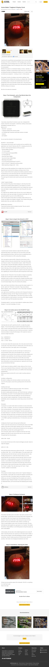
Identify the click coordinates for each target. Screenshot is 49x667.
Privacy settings (36, 663)
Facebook (16, 56)
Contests (19, 1)
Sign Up (45, 1)
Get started (34, 651)
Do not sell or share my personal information (20, 664)
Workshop (20, 651)
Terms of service (22, 663)
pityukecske (4, 9)
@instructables (44, 650)
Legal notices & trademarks (33, 664)
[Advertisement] (42, 74)
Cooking (26, 650)
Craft (19, 654)
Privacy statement (29, 663)
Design (19, 653)
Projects (14, 1)
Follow (8, 52)
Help (32, 653)
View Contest (39, 591)
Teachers (24, 1)
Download (29, 211)
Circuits (9, 9)
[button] (32, 12)
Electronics (14, 9)
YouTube (11, 56)
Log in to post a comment (24, 643)
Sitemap (33, 654)
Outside (26, 653)
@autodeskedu (44, 652)
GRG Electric (5, 56)
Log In (41, 1)
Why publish (34, 650)
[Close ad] (48, 61)
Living (26, 651)
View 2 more (26, 246)
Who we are (34, 656)
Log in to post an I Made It (24, 604)
